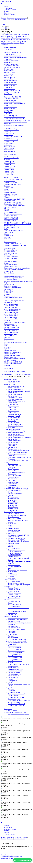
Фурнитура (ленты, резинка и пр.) (15, 641)
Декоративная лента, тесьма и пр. (14, 322)
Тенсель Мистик (9, 166)
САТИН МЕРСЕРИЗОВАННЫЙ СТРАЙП (17, 224)
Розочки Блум (8, 271)
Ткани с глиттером (9, 39)
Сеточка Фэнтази (9, 77)
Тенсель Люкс (8, 164)
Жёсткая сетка (8, 113)
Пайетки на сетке (9, 251)
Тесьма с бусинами (10, 360)
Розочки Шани (9, 273)
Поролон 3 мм (8, 291)
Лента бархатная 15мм (11, 315)
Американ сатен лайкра (11, 130)
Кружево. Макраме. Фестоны (13, 269)
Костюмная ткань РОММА (12, 202)
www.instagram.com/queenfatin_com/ (12, 856)
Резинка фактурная (10, 357)
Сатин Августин (9, 146)
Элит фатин (8, 49)
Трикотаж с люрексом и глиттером (15, 245)
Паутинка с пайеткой (11, 256)
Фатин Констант (9, 85)
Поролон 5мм (8, 292)
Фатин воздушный (10, 47)
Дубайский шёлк (9, 196)
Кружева (23, 39)
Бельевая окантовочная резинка (14, 276)
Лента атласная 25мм (11, 305)
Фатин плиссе (8, 62)
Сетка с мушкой (9, 70)
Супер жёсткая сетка (10, 80)
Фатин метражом (18, 34)
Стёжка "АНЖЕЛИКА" (11, 227)
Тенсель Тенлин (9, 171)
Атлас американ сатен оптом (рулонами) (17, 120)
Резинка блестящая (10, 350)
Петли (6, 345)
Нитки (6, 340)
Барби (6, 189)
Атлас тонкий (8, 143)
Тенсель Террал (9, 173)
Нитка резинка (9, 339)
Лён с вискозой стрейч (11, 158)
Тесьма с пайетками (10, 258)
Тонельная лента (9, 296)
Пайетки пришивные (11, 253)
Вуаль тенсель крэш (10, 154)
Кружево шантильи (10, 266)
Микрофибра (8, 289)
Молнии (7, 337)
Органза (7, 186)
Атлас (12, 36)
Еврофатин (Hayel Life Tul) (12, 52)
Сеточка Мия (8, 74)
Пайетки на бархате (10, 250)
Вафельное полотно (10, 194)
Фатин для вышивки (10, 84)
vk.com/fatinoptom (6, 855)
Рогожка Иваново (10, 220)
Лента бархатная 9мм (11, 332)
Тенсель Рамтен (9, 169)
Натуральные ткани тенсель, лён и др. (16, 488)
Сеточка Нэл (8, 75)
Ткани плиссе (8, 232)
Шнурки (7, 365)
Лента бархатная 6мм (11, 312)
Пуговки (7, 294)
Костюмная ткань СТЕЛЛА (13, 204)
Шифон (6, 234)
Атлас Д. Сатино (9, 133)
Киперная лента (9, 324)
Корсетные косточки (10, 286)
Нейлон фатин (8, 69)
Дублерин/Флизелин (10, 279)
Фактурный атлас (9, 151)
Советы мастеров (9, 14)
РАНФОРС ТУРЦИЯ (11, 219)
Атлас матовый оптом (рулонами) (14, 117)
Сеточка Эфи (8, 79)
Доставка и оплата (10, 9)
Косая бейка (8, 302)
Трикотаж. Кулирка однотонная (14, 184)
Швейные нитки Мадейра (12, 363)
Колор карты (7, 43)
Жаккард (7, 197)
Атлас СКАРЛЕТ (9, 141)
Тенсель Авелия (9, 161)
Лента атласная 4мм (10, 330)
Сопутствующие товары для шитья (15, 358)
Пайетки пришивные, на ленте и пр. (15, 342)
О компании (8, 8)
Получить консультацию (22, 860)
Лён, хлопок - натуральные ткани (14, 205)
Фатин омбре (8, 87)
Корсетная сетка (9, 284)
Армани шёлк (8, 187)
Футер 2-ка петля (9, 181)
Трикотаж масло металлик (12, 243)
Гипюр (6, 263)
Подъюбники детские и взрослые (14, 371)
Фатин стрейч (8, 59)
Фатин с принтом (9, 89)
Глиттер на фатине (10, 242)
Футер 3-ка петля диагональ (13, 179)
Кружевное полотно (10, 264)
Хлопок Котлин (9, 174)
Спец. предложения (7, 34)
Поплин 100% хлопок (11, 217)
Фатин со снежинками (11, 61)
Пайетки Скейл (9, 255)
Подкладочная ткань (10, 215)
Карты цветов (8, 368)
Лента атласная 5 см (10, 307)
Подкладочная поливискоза (13, 214)
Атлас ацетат (8, 131)
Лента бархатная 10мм (11, 314)
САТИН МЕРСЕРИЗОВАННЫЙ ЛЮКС (17, 222)
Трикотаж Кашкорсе (10, 182)
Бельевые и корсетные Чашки (13, 278)
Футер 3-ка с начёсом (11, 177)
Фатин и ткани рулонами (12, 429)
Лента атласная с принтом (12, 309)
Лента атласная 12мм (11, 304)
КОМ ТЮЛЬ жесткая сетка (12, 67)
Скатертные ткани (10, 225)
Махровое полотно (10, 207)
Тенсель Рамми (9, 168)
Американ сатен (9, 128)
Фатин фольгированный (12, 90)
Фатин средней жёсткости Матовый (15, 103)
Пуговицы (7, 349)
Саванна (7, 159)
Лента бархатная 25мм (11, 319)
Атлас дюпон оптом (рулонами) (14, 118)
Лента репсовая (9, 335)
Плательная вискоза (10, 212)
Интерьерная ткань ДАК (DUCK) (14, 199)
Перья (6, 344)
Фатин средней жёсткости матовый (15, 57)
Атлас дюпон (8, 135)
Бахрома (7, 320)
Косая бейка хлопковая (11, 329)
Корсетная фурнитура (11, 616)
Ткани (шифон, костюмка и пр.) (14, 512)
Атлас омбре (8, 138)
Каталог (6, 6)
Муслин (6, 210)
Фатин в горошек (9, 54)
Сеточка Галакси (9, 72)
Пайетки (17, 39)
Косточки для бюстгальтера (13, 287)
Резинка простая (9, 353)
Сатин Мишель (9, 148)
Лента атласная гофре (11, 310)
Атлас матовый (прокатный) (13, 136)
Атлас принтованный (11, 140)
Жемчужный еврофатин (11, 65)
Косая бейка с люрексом (12, 327)
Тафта (6, 229)
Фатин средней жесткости (12, 56)
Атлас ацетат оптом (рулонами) (14, 125)
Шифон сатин (8, 235)
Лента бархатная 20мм (11, 317)
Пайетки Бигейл (9, 248)
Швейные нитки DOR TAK (13, 362)
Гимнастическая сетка (11, 64)
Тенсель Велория (9, 163)
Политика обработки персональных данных (14, 858)
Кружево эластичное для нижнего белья (17, 268)
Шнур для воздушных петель (13, 297)
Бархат (6, 191)
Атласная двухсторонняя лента (14, 301)
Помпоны (7, 347)
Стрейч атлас (8, 150)
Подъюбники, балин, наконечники (15, 712)
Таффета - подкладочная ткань (13, 230)
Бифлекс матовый (10, 192)
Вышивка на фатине (10, 261)
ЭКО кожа (7, 239)
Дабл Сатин (8, 145)
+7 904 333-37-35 (6, 28)
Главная (3, 374)
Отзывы (6, 11)
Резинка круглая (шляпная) (12, 352)
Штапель (7, 237)
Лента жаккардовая (10, 334)
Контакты (7, 13)
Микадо (6, 209)
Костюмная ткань (9, 200)
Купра (6, 156)
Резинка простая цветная (12, 355)
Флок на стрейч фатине (11, 92)
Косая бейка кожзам (10, 325)
